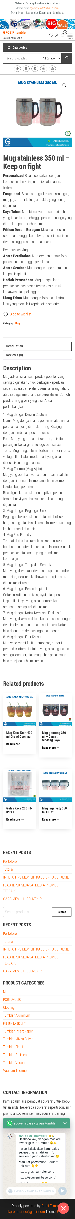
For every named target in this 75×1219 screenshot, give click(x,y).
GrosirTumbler (51, 1206)
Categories (19, 47)
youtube (43, 69)
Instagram (26, 69)
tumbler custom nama (18, 1081)
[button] (64, 85)
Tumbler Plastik (14, 1047)
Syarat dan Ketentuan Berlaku (44, 8)
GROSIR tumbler (15, 32)
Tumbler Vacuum (15, 1062)
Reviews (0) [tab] (14, 355)
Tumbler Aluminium (16, 1015)
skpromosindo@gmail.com (26, 1211)
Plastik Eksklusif (14, 1023)
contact (52, 69)
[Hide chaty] (63, 1208)
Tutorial (8, 869)
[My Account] (57, 35)
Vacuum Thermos (15, 1070)
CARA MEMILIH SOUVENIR (22, 899)
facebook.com (17, 69)
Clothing (9, 1007)
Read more (13, 744)
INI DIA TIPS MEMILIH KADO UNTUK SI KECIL (36, 877)
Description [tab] (14, 346)
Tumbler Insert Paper (18, 1031)
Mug (17, 323)
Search (62, 912)
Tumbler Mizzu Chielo (18, 1039)
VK (34, 69)
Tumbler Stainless (15, 1055)
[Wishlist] (51, 35)
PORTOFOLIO (12, 999)
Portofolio (10, 861)
